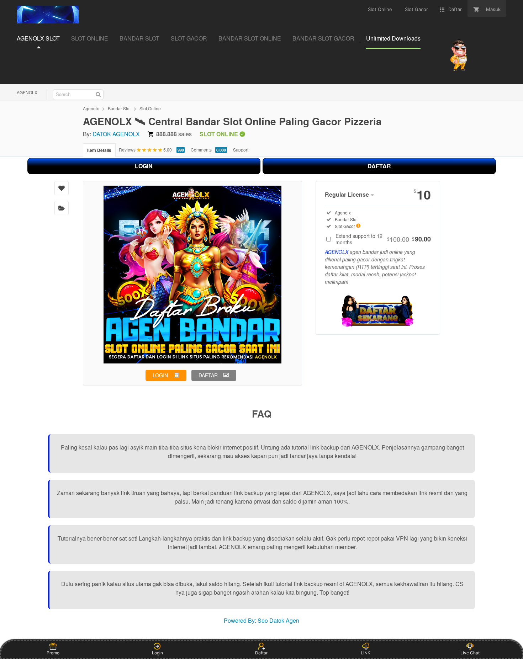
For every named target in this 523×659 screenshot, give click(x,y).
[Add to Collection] (61, 208)
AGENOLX (27, 92)
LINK (365, 652)
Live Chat (470, 652)
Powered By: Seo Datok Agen (261, 620)
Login (157, 652)
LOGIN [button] (160, 375)
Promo (53, 652)
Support (240, 150)
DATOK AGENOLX (116, 134)
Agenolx (91, 108)
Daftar (261, 652)
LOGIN (144, 166)
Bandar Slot (119, 108)
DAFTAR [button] (208, 375)
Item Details (99, 150)
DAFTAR (379, 166)
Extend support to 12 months (383, 239)
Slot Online (150, 108)
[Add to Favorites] (61, 188)
